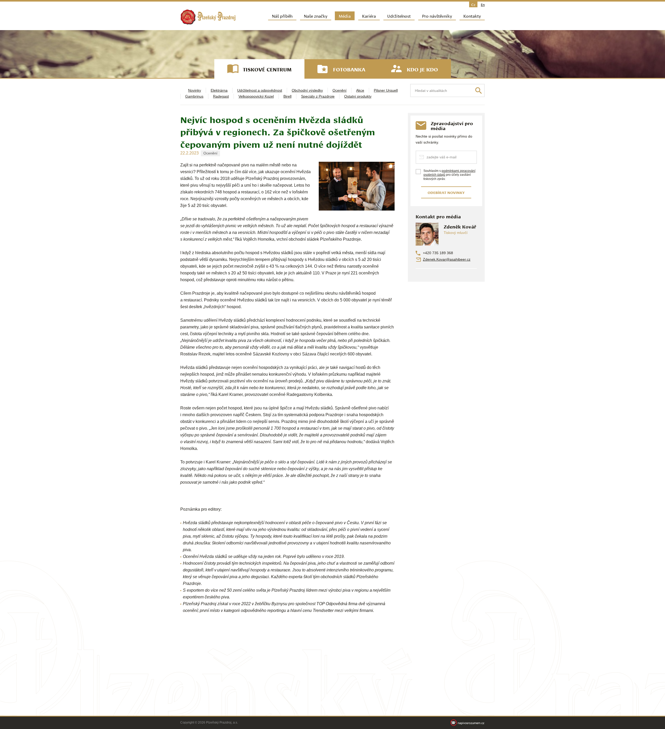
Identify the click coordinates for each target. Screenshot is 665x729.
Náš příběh (282, 16)
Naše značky (315, 16)
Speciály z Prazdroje (318, 96)
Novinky (194, 90)
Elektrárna (219, 90)
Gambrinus (194, 96)
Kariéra (369, 16)
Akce (360, 90)
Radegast (221, 96)
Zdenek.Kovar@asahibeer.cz (446, 259)
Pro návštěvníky (437, 16)
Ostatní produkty (357, 96)
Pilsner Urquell (386, 90)
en (483, 4)
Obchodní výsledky (307, 90)
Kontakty (472, 16)
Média (345, 16)
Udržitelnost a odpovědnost (259, 90)
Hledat (478, 90)
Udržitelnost (399, 16)
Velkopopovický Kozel (256, 96)
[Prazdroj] (208, 17)
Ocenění (339, 90)
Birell (287, 96)
